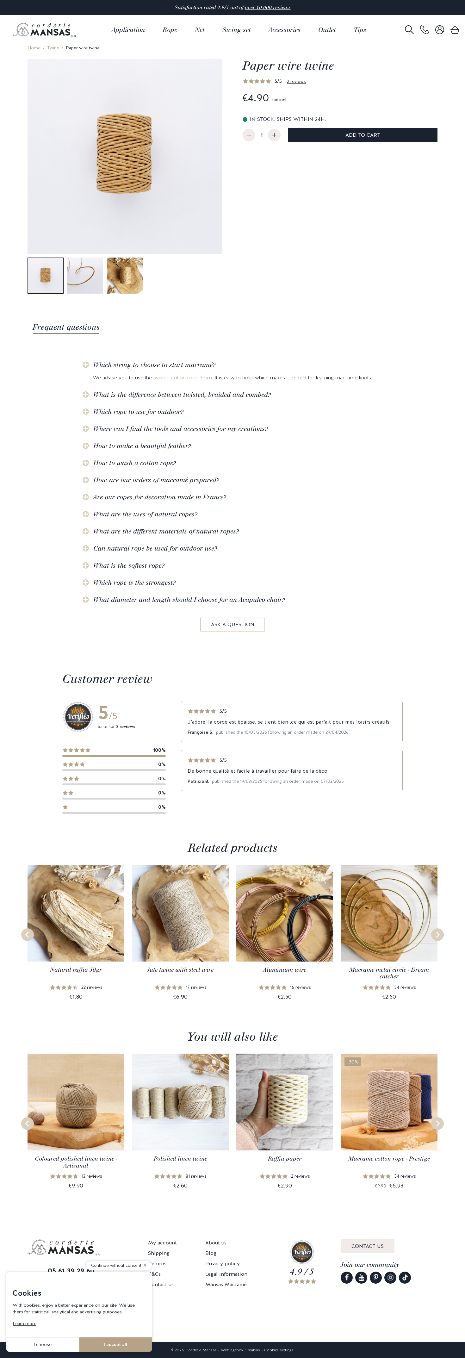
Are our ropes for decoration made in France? (159, 497)
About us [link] (215, 1242)
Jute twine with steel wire (180, 969)
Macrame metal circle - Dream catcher (389, 973)
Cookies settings (279, 1350)
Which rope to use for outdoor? (138, 411)
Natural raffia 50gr (76, 969)
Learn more (24, 1323)
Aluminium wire (284, 969)
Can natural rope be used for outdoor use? (155, 548)
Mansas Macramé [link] (226, 1284)
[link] (424, 30)
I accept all (115, 1344)
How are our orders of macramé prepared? (156, 480)
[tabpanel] (232, 492)
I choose (43, 1344)
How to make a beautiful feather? (142, 446)
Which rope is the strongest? (134, 582)
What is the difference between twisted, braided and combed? (182, 394)
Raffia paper (284, 1158)
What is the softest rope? (128, 565)
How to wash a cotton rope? (134, 463)
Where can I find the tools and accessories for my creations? (180, 429)
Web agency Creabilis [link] (240, 1350)
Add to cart (362, 135)
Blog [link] (210, 1253)
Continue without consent (116, 1265)
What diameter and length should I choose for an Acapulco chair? (189, 599)
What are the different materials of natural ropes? (166, 531)
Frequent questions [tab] (66, 327)
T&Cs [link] (154, 1274)
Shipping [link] (159, 1253)
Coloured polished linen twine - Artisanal (76, 1162)
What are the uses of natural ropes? (145, 514)
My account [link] (162, 1242)
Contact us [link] (161, 1284)
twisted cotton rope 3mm (182, 377)
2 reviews (296, 81)
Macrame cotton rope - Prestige (389, 1158)
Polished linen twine (180, 1158)
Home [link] (34, 48)
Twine (53, 48)
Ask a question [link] (232, 624)
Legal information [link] (226, 1274)
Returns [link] (157, 1263)
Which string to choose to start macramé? (154, 365)
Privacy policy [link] (222, 1263)
